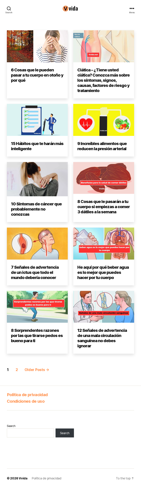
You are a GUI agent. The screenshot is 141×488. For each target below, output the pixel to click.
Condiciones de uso (26, 401)
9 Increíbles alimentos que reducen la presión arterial (102, 146)
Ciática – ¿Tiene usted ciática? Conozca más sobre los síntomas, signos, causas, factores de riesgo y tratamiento (103, 80)
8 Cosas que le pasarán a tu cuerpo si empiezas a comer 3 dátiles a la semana (103, 206)
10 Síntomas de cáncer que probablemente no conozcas (36, 209)
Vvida (23, 478)
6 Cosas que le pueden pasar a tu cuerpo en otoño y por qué (37, 75)
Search (11, 426)
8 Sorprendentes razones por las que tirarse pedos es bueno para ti (37, 335)
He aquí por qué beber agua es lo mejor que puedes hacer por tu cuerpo (103, 272)
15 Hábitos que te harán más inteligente (37, 146)
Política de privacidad (27, 394)
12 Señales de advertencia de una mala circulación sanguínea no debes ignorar (102, 338)
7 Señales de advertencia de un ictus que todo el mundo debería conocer (35, 272)
